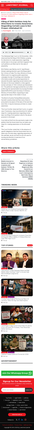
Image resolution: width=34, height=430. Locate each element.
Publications (11, 232)
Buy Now (23, 232)
